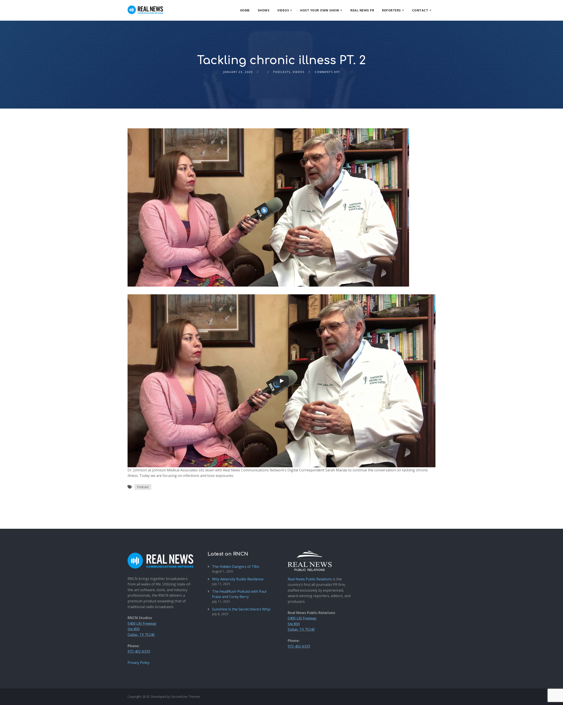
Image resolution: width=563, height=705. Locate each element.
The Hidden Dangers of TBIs (235, 566)
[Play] (281, 381)
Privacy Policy (139, 662)
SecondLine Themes (185, 696)
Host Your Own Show (319, 10)
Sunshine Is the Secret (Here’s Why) (241, 609)
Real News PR (362, 10)
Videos (283, 10)
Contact (420, 10)
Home (245, 10)
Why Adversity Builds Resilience (237, 579)
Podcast (143, 487)
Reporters (391, 10)
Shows (264, 10)
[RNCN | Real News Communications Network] (145, 7)
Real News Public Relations (310, 579)
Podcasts (281, 72)
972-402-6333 (139, 651)
